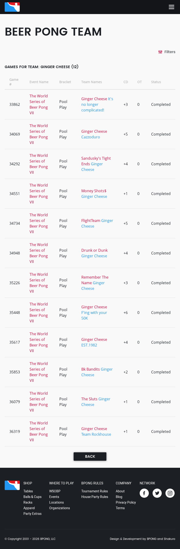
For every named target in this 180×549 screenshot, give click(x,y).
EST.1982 (89, 345)
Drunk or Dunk (94, 250)
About (120, 491)
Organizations (59, 508)
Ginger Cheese (94, 98)
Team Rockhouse (96, 434)
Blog (119, 497)
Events (54, 497)
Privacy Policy (126, 502)
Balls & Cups (32, 497)
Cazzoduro (90, 137)
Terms (120, 508)
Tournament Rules (94, 491)
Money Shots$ (93, 190)
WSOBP (54, 491)
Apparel (29, 508)
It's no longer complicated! (97, 104)
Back (90, 456)
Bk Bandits (90, 369)
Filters (170, 52)
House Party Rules (94, 497)
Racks (27, 502)
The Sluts (89, 399)
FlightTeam (90, 220)
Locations (56, 502)
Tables (28, 491)
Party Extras (32, 514)
